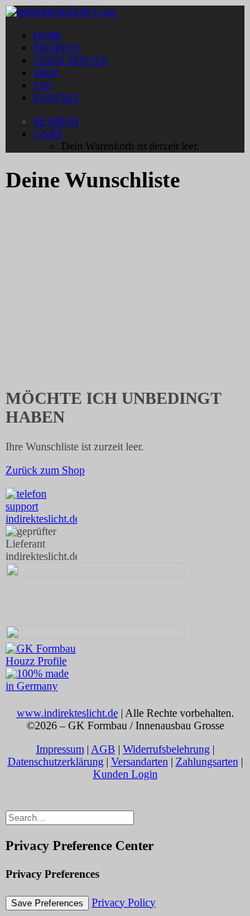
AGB (103, 749)
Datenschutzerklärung (55, 761)
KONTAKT (56, 98)
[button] (55, 121)
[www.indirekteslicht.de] (125, 12)
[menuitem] (138, 35)
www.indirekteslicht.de (67, 713)
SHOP (45, 73)
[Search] (70, 817)
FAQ (42, 85)
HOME (47, 36)
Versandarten (139, 761)
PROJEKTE (57, 48)
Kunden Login (125, 774)
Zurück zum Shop (45, 470)
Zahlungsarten (207, 761)
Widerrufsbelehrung (166, 749)
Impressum (60, 749)
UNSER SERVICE (70, 61)
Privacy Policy (124, 902)
